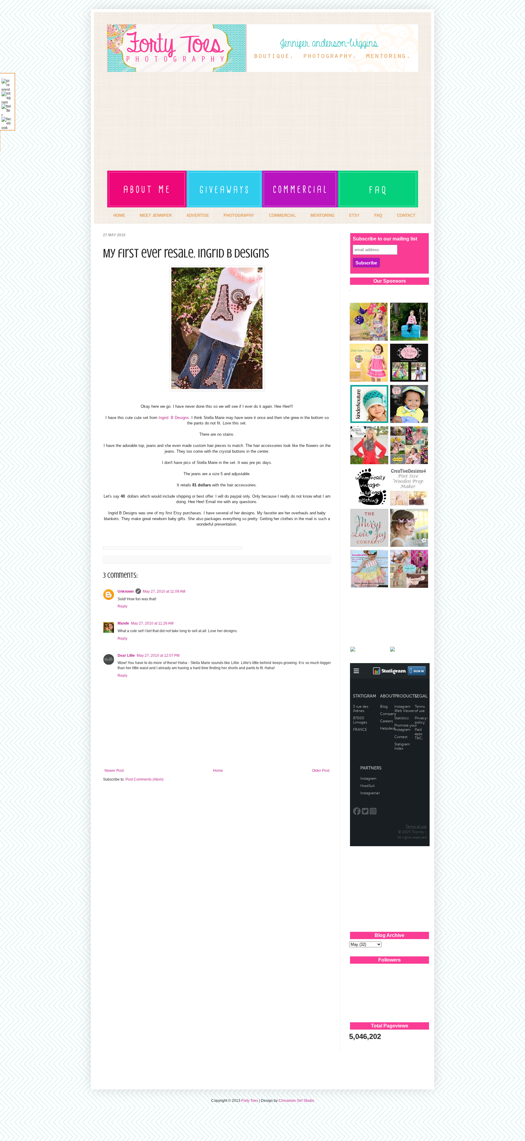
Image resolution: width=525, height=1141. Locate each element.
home (119, 215)
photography (239, 215)
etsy (354, 215)
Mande (123, 623)
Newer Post (114, 770)
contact (406, 215)
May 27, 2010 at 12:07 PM (158, 655)
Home (218, 770)
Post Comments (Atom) (144, 779)
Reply (122, 606)
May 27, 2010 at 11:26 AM (152, 623)
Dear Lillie (126, 655)
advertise (197, 215)
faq (378, 215)
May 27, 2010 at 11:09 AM (164, 591)
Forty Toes (249, 1100)
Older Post (320, 770)
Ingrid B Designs (174, 417)
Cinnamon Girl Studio (296, 1100)
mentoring (323, 215)
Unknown (126, 591)
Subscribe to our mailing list (385, 238)
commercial (282, 215)
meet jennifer (156, 215)
